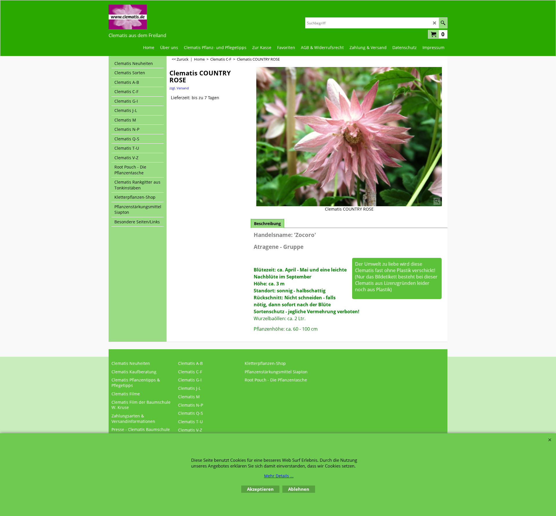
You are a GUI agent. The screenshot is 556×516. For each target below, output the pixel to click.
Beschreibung (267, 223)
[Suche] (443, 23)
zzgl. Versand (179, 88)
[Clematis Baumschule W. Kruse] (137, 17)
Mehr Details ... (279, 476)
